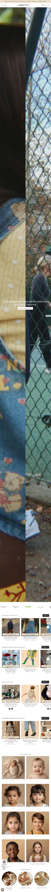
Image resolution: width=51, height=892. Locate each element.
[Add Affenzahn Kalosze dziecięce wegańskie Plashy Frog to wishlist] (38, 651)
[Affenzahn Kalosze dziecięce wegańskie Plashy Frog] (30, 659)
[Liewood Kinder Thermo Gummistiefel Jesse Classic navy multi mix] (12, 709)
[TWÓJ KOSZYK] (48, 5)
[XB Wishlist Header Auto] (45, 5)
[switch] (4, 868)
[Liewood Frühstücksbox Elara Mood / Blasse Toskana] (48, 709)
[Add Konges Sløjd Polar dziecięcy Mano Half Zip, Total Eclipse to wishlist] (18, 620)
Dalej (48, 627)
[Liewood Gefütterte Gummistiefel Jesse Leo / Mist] (9, 709)
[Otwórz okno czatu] (2, 889)
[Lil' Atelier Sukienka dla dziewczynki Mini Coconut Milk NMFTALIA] (11, 730)
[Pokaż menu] (2, 5)
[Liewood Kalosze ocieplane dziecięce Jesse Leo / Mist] (11, 694)
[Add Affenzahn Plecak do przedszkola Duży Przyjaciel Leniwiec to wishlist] (38, 686)
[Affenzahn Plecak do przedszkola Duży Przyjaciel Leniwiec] (30, 694)
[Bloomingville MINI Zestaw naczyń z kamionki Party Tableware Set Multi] (11, 659)
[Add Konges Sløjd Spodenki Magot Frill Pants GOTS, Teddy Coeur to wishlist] (38, 620)
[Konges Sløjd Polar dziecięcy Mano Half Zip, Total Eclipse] (11, 627)
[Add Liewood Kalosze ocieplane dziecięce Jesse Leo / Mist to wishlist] (18, 686)
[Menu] (6, 860)
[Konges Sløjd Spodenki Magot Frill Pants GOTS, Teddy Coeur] (30, 627)
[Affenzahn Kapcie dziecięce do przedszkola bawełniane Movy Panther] (30, 730)
